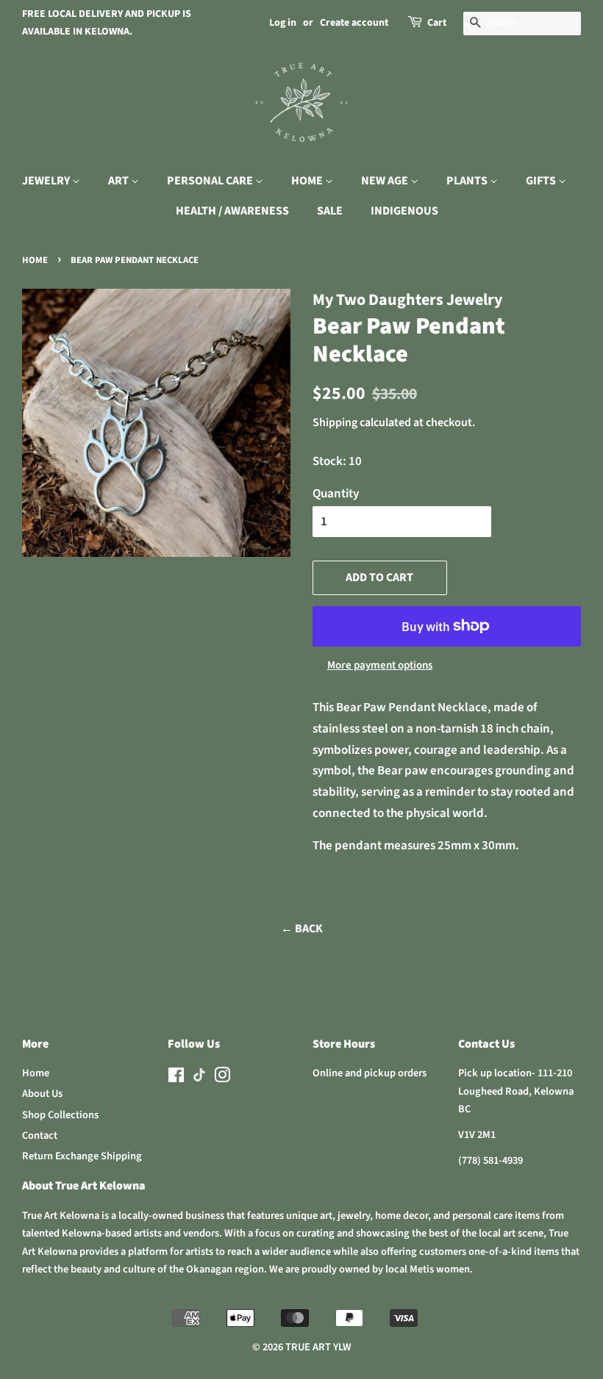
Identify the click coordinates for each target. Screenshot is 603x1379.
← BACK (302, 929)
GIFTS (542, 181)
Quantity (336, 494)
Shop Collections (60, 1115)
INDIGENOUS (404, 211)
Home (35, 260)
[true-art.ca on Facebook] (176, 1078)
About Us (42, 1093)
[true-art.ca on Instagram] (222, 1078)
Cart (436, 22)
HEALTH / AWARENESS (232, 211)
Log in (282, 22)
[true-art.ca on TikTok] (199, 1079)
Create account (354, 22)
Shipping (335, 422)
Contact (39, 1135)
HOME (308, 181)
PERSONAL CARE (211, 181)
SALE (330, 211)
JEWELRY (47, 181)
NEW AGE (385, 181)
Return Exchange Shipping (82, 1156)
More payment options (379, 665)
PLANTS (468, 181)
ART (119, 181)
